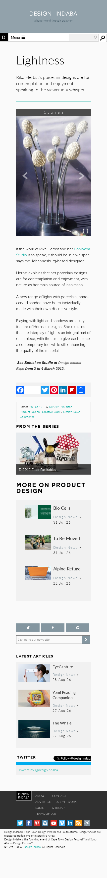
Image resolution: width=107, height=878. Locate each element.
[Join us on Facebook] (52, 627)
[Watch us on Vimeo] (62, 823)
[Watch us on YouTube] (54, 823)
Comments (27, 417)
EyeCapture (63, 666)
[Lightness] (53, 234)
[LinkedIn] (63, 389)
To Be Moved (66, 538)
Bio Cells (61, 508)
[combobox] (83, 37)
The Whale (62, 723)
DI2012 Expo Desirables (37, 469)
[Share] (81, 389)
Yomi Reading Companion (64, 695)
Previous (27, 196)
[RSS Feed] (78, 823)
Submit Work (66, 802)
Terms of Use (45, 814)
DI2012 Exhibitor (60, 407)
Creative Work (51, 412)
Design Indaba (32, 847)
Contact (59, 796)
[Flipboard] (72, 389)
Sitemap (58, 808)
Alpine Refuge (67, 568)
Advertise (43, 802)
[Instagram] (45, 823)
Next (79, 196)
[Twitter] (45, 389)
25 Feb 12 (36, 407)
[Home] (53, 14)
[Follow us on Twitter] (28, 627)
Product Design (30, 412)
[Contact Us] (87, 823)
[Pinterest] (54, 389)
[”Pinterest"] (77, 627)
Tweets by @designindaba (38, 769)
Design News (71, 412)
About (40, 796)
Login (39, 808)
